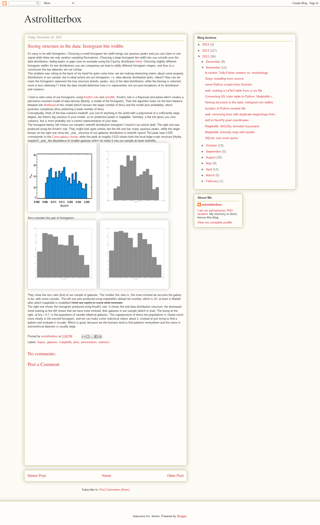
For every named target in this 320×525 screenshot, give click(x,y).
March (211, 175)
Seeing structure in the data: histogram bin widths (239, 102)
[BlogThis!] (88, 336)
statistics (104, 342)
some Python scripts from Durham (228, 84)
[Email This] (83, 336)
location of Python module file (225, 108)
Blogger (181, 516)
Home (106, 476)
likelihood (50, 105)
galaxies (52, 342)
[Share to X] (92, 336)
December (213, 61)
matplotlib (65, 342)
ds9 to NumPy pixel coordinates (227, 120)
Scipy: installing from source (224, 78)
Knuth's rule (91, 97)
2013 (206, 50)
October (212, 145)
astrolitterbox (212, 204)
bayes (41, 342)
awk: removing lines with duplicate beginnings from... (241, 114)
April (209, 169)
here (138, 61)
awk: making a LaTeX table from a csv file (233, 90)
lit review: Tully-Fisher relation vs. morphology (236, 72)
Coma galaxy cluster (65, 136)
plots (76, 342)
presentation (88, 342)
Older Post (175, 476)
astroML (110, 97)
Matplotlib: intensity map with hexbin (230, 132)
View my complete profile (214, 222)
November (213, 67)
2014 (206, 44)
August (211, 157)
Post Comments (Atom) (114, 489)
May (209, 163)
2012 (206, 56)
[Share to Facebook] (96, 336)
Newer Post (37, 476)
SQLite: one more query (221, 138)
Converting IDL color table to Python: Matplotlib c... (240, 96)
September (214, 151)
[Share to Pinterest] (100, 336)
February (212, 181)
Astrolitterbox (53, 18)
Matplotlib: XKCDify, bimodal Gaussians (232, 126)
